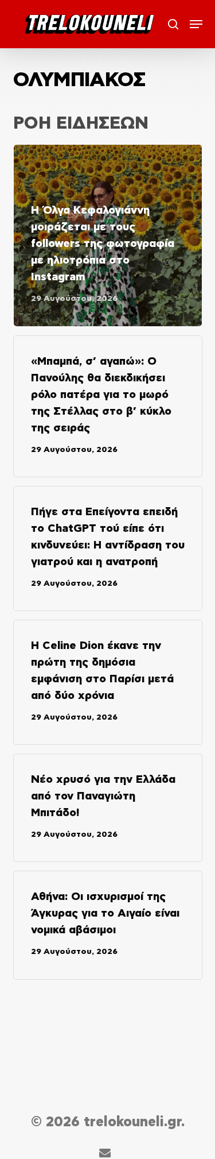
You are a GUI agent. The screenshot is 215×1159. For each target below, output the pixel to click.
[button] (196, 24)
